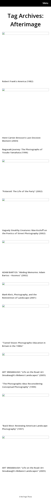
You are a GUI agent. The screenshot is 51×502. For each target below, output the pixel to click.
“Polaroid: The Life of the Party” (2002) (22, 191)
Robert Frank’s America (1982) (17, 81)
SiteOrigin (24, 497)
